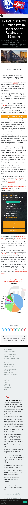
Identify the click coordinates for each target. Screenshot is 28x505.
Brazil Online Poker (8, 372)
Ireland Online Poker (9, 376)
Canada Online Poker (9, 361)
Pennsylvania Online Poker (10, 353)
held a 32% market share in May (9, 254)
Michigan (20, 178)
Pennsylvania (15, 180)
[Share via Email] (24, 329)
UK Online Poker (8, 370)
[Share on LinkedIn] (15, 329)
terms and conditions (8, 493)
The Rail (6, 382)
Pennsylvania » (14, 227)
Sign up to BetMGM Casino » (14, 116)
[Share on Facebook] (9, 329)
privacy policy (16, 493)
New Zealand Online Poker (10, 374)
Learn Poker (7, 384)
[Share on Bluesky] (6, 329)
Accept (25, 502)
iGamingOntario (16, 479)
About (5, 389)
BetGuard (6, 477)
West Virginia (11, 181)
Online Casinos (7, 385)
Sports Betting (7, 387)
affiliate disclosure (16, 494)
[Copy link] (21, 329)
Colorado (7, 178)
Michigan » (14, 223)
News (5, 391)
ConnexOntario (8, 470)
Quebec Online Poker (9, 366)
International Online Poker (11, 369)
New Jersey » (14, 231)
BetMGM (15, 82)
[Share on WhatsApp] (18, 329)
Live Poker (6, 380)
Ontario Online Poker (9, 362)
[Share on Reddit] (12, 329)
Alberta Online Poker (9, 364)
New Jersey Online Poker (10, 354)
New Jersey (9, 180)
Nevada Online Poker (9, 356)
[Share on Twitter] (3, 329)
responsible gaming (8, 494)
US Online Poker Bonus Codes (11, 358)
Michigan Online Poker (9, 351)
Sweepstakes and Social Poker (11, 379)
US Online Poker (8, 349)
